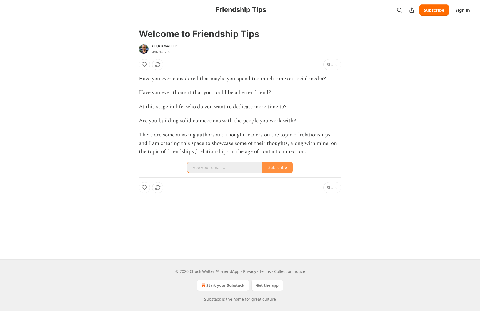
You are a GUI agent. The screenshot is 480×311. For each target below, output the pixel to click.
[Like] (144, 64)
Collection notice (289, 271)
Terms (265, 271)
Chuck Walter (164, 46)
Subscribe (434, 10)
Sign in (463, 10)
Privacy (249, 271)
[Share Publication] (411, 10)
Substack (212, 299)
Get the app (267, 285)
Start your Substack (225, 285)
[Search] (399, 10)
